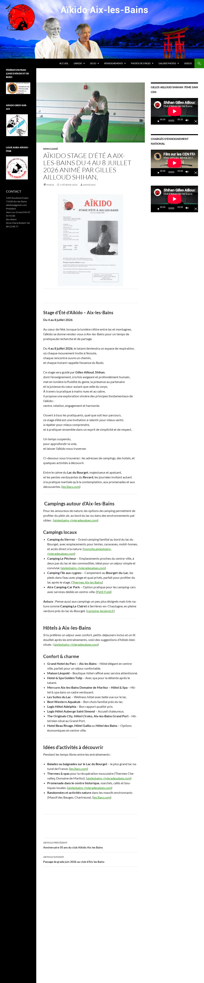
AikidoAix (89, 184)
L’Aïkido (78, 63)
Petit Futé (104, 592)
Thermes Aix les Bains (87, 582)
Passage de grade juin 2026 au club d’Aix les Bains (73, 859)
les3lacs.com (70, 487)
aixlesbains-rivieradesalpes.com (75, 520)
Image (50, 184)
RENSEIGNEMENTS (113, 63)
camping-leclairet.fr (100, 611)
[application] (174, 111)
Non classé (50, 148)
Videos (188, 63)
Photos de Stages (141, 63)
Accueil (64, 63)
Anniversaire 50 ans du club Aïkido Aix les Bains (73, 845)
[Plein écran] (194, 121)
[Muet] (188, 121)
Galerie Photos (167, 63)
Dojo (93, 63)
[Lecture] (157, 121)
